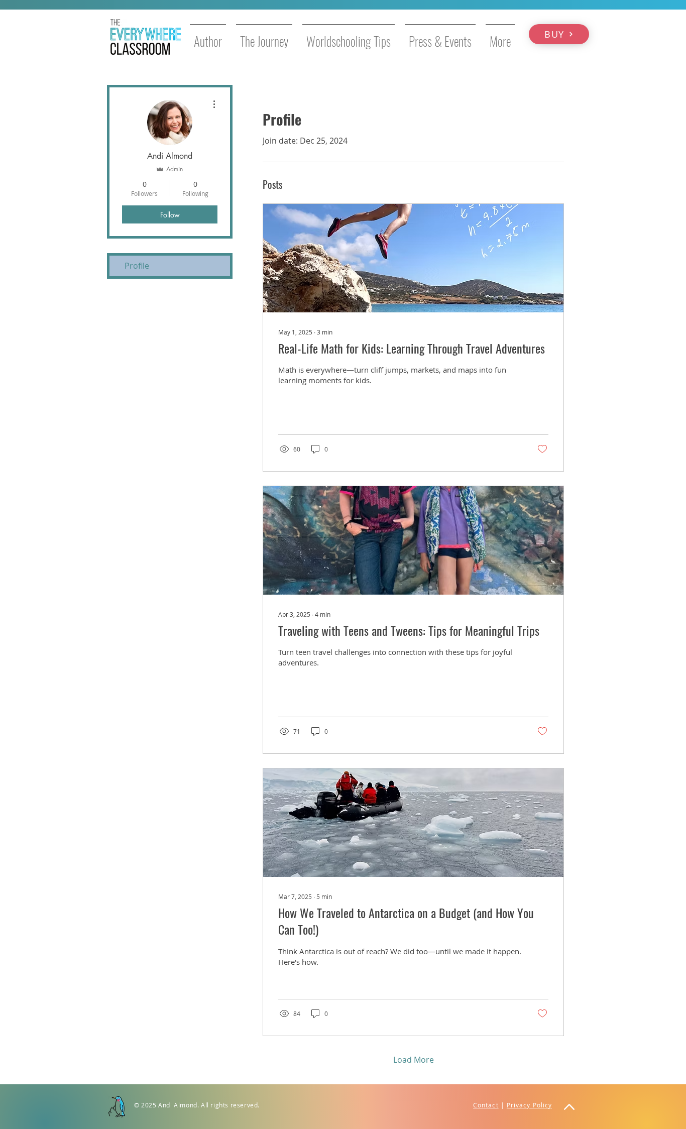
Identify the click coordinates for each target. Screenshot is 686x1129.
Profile (137, 265)
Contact (486, 1105)
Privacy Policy (529, 1105)
